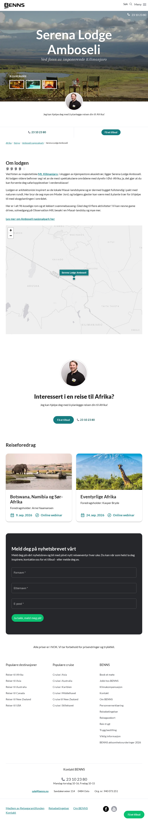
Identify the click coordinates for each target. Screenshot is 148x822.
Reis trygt (105, 723)
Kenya (17, 143)
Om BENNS (106, 699)
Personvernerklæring (111, 705)
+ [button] (11, 230)
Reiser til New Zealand (18, 699)
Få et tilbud (134, 814)
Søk (125, 4)
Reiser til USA (13, 705)
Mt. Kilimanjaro (48, 174)
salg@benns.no (40, 791)
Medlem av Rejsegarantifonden (25, 808)
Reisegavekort (107, 717)
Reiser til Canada (15, 693)
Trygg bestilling (108, 730)
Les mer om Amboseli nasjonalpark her (30, 219)
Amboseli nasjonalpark (33, 143)
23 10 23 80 (138, 14)
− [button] (11, 235)
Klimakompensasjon (111, 686)
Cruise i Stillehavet (63, 705)
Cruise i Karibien (62, 686)
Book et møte (107, 674)
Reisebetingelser (109, 711)
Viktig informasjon (110, 736)
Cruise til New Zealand (65, 699)
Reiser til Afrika (14, 674)
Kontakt (104, 693)
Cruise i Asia (60, 674)
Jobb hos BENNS (109, 680)
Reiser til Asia (13, 680)
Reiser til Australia (16, 686)
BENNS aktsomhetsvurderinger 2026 (120, 742)
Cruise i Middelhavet (64, 693)
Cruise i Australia (62, 680)
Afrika (9, 143)
